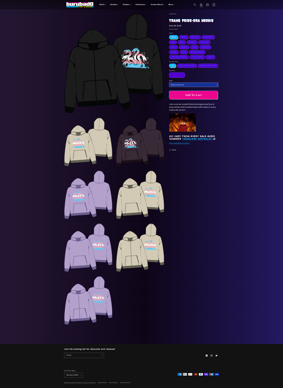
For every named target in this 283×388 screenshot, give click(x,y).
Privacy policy (113, 382)
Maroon (184, 47)
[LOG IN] (201, 4)
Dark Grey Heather (178, 57)
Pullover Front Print (208, 66)
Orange (192, 42)
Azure (210, 57)
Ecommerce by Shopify (88, 383)
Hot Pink (205, 47)
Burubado (72, 383)
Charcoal (204, 42)
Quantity (172, 70)
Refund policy (102, 382)
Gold (184, 52)
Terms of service (125, 382)
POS (77, 383)
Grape (173, 52)
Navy (173, 47)
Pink (182, 42)
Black (173, 37)
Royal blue (208, 37)
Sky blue (195, 37)
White (184, 37)
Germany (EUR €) (72, 375)
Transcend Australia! (197, 138)
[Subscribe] (101, 355)
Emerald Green (197, 52)
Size (170, 81)
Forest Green (197, 57)
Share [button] (174, 150)
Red (173, 42)
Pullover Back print (187, 66)
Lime (194, 47)
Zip (172, 66)
